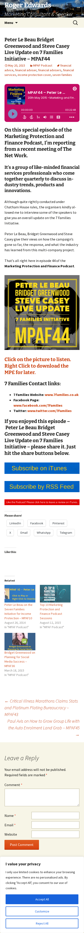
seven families (62, 75)
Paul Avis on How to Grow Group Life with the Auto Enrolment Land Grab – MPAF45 (43, 727)
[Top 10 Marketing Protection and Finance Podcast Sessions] (55, 593)
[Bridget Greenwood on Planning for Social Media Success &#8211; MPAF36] (19, 642)
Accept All (42, 899)
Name (10, 815)
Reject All (42, 923)
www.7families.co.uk (62, 394)
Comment (13, 784)
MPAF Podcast (42, 65)
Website (10, 834)
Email (10, 825)
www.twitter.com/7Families (49, 410)
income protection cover (34, 75)
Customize (42, 911)
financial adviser (26, 70)
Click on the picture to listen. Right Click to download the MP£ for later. (37, 365)
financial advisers (49, 70)
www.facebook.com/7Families (37, 405)
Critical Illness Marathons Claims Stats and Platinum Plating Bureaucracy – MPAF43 (41, 707)
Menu (8, 22)
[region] (42, 895)
